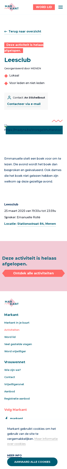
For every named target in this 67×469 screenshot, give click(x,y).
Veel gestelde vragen (18, 344)
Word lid (10, 337)
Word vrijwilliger (15, 351)
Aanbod (9, 391)
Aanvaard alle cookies (32, 461)
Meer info (14, 455)
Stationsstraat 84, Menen (36, 223)
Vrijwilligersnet (14, 384)
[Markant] (11, 7)
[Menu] (60, 7)
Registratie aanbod (17, 398)
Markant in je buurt (16, 322)
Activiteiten (11, 329)
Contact (9, 377)
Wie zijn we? (12, 370)
